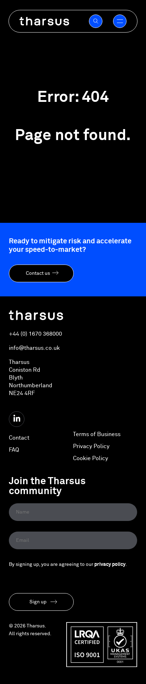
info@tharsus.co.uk (34, 348)
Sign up (37, 601)
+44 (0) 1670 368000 (35, 334)
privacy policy (109, 564)
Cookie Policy (90, 458)
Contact (19, 438)
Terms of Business (96, 434)
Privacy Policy (91, 446)
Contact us (38, 273)
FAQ (14, 450)
